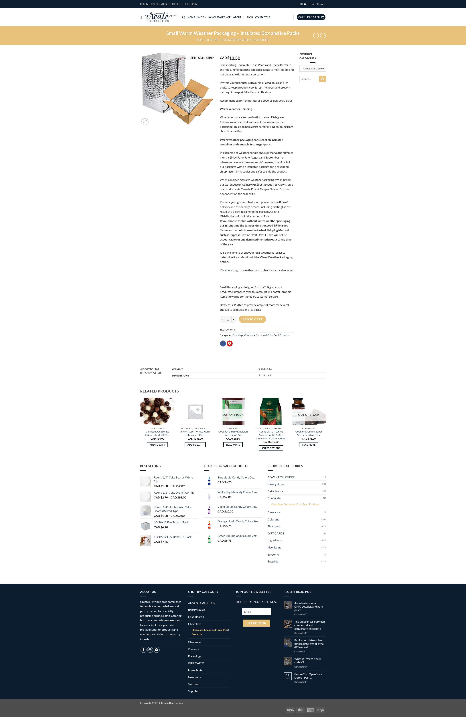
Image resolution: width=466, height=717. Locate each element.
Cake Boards (275, 491)
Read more (233, 445)
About (237, 17)
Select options (271, 448)
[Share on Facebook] (223, 344)
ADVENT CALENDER (281, 477)
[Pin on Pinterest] (230, 344)
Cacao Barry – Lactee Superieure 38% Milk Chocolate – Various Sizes (270, 435)
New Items (274, 547)
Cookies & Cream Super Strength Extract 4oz (308, 433)
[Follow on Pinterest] (305, 4)
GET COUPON (256, 623)
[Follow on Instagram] (302, 4)
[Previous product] (323, 35)
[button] (168, 4)
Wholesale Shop (220, 17)
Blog (249, 17)
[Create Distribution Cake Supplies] (158, 17)
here (230, 270)
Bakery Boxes (276, 484)
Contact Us (262, 17)
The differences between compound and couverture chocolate (309, 625)
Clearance (274, 512)
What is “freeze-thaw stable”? (307, 660)
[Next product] (316, 35)
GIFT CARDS (276, 533)
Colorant (273, 519)
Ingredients (275, 540)
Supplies (273, 561)
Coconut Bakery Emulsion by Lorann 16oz (233, 433)
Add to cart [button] (157, 445)
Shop (200, 17)
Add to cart (252, 319)
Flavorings (237, 335)
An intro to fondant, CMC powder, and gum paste (308, 606)
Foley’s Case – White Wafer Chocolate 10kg (195, 433)
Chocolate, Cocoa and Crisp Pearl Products (245, 40)
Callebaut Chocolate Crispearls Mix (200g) (157, 433)
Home (191, 17)
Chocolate (212, 40)
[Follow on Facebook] (298, 4)
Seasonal (273, 554)
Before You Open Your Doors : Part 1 (308, 675)
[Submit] (322, 79)
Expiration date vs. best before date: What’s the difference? (309, 643)
